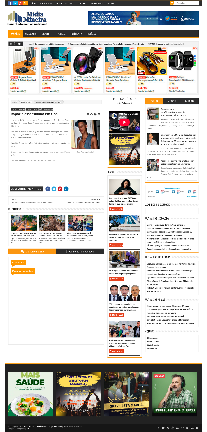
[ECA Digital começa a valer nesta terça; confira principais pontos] (125, 254)
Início (33, 3)
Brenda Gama (153, 341)
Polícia (35, 109)
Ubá (40, 109)
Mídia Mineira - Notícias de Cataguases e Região (44, 427)
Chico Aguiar (152, 338)
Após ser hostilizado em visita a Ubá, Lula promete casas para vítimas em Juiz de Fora (123, 343)
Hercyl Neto (152, 348)
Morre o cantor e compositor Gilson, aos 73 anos (168, 306)
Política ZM (76, 33)
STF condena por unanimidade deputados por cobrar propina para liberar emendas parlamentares (124, 307)
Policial (61, 33)
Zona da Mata (26, 102)
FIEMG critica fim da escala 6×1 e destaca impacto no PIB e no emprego (123, 237)
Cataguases (31, 33)
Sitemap (110, 3)
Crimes (14, 109)
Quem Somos (46, 3)
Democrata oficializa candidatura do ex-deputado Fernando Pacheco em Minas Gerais (93, 44)
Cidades (45, 33)
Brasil (110, 172)
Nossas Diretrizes (65, 3)
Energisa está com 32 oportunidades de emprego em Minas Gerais (173, 112)
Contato (82, 3)
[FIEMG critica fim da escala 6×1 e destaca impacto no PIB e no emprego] (125, 218)
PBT (29, 429)
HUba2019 (21, 109)
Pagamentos (97, 3)
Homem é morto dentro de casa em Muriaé (165, 316)
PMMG (29, 109)
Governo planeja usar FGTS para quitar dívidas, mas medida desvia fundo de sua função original (124, 201)
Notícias (91, 33)
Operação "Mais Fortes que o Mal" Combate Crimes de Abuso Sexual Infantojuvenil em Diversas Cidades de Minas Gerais (170, 281)
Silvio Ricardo (153, 345)
